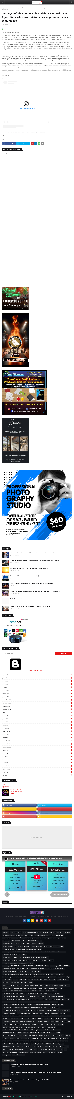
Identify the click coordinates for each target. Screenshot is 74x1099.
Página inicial (5, 8)
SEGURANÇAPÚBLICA (35, 1052)
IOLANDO (53, 1024)
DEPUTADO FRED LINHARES (10, 1002)
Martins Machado (45, 1032)
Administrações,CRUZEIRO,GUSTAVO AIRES (29, 971)
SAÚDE (39, 1046)
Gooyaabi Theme (33, 1096)
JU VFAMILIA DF (51, 1027)
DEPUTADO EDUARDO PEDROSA (60, 999)
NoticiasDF (27, 1038)
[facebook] (19, 805)
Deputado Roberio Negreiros (21, 1007)
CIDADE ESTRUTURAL (62, 980)
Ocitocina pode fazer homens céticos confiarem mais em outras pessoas (32, 583)
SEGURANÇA (13, 1052)
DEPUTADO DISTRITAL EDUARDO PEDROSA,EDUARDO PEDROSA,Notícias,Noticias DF (24, 996)
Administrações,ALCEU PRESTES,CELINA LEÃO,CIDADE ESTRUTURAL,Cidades (22, 941)
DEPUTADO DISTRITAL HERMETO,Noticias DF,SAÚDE (16, 999)
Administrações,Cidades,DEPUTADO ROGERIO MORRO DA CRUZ (47, 968)
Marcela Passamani (55, 1030)
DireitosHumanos (25, 1013)
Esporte (55, 1016)
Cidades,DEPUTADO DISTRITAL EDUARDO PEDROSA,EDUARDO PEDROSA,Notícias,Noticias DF (26, 985)
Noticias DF (19, 1038)
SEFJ (65, 1049)
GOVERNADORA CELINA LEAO (10, 1021)
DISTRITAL (35, 1013)
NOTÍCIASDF (35, 1038)
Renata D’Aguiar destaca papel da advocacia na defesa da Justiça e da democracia (35, 591)
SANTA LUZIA (15, 1046)
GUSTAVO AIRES (66, 1021)
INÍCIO (63, 1096)
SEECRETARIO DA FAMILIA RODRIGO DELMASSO (50, 1049)
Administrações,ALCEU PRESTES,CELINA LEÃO (54, 938)
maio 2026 (37, 684)
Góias (46, 1019)
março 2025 (37, 728)
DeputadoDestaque (30, 1010)
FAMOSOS (5, 1019)
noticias (68, 1035)
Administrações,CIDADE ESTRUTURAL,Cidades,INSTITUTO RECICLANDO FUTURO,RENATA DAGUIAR (28, 960)
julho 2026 (37, 678)
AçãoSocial (5, 932)
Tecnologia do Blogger (36, 670)
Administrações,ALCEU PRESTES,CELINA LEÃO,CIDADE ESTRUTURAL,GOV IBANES (23, 943)
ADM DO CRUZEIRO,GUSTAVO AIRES (44, 935)
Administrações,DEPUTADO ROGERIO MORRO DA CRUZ (17, 974)
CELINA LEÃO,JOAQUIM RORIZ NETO (37, 980)
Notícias (5, 1038)
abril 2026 (37, 687)
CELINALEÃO (52, 980)
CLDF (10, 988)
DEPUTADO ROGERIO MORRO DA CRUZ (13, 1010)
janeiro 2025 (37, 734)
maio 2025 (37, 722)
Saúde (33, 1046)
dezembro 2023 (37, 775)
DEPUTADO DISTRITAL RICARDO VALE (40, 999)
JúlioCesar (39, 1030)
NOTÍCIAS (11, 1038)
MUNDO (61, 1035)
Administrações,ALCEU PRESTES (32, 938)
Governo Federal (55, 1021)
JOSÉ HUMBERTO (41, 1027)
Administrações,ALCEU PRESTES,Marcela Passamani (52, 952)
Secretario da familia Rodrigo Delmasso (13, 1049)
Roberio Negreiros (58, 1044)
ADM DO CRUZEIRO (15, 932)
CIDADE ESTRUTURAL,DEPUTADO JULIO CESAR (14, 982)
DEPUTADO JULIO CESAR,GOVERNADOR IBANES (45, 1002)
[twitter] (54, 805)
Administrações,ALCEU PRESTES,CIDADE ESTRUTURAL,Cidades (47, 946)
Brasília (15, 980)
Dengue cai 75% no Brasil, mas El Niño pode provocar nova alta (29, 568)
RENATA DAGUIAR (46, 1044)
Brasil (4, 980)
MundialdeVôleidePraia (45, 1035)
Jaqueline (60, 1024)
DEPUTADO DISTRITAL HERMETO (56, 996)
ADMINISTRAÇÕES (17, 938)
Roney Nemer (6, 1046)
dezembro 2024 (37, 737)
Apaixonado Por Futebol (30, 977)
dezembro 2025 (37, 700)
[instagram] (19, 812)
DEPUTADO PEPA (7, 1007)
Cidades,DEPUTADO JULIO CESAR (60, 985)
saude (22, 1046)
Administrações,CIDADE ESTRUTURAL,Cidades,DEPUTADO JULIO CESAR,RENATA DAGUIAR (25, 957)
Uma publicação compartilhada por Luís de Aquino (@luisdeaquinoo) (26, 132)
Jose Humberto (20, 1027)
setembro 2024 (37, 747)
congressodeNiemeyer (20, 988)
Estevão (68, 1016)
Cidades (30, 982)
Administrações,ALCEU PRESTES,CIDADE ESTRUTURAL (16, 946)
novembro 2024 (37, 741)
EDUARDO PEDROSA (16, 1016)
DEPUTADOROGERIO (63, 1010)
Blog (68, 977)
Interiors (40, 1024)
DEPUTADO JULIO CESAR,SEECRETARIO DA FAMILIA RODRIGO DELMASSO (45, 1005)
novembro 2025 (37, 703)
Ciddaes (5, 988)
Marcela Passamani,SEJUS (9, 1032)
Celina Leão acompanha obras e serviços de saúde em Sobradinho (30, 606)
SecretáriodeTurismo (30, 1049)
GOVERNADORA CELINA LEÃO (27, 1021)
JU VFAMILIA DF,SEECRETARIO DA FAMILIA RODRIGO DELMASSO (18, 1030)
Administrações (7, 938)
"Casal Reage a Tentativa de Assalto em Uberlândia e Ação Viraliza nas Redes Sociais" (35, 1072)
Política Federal (24, 1041)
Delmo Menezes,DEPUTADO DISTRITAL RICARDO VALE (16, 991)
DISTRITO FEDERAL (44, 1013)
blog (63, 977)
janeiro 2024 (37, 772)
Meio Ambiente (56, 1032)
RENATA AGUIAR (13, 1044)
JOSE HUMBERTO (30, 1027)
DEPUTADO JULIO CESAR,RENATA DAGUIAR (13, 1005)
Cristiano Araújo (32, 988)
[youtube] (19, 816)
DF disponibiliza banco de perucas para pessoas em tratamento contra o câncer (34, 560)
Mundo (55, 1035)
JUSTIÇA (46, 1030)
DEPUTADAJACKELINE (51, 991)
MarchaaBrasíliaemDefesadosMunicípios (28, 1032)
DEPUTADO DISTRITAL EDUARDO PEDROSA (13, 993)
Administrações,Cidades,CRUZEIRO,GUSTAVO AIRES (16, 968)
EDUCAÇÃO (26, 1016)
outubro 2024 (37, 744)
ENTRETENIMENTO (46, 1016)
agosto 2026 (37, 675)
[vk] (54, 812)
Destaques (12, 1013)
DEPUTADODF (41, 1010)
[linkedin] (45, 920)
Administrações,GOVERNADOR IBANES (43, 974)
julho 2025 (37, 715)
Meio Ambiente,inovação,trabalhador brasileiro (15, 1035)
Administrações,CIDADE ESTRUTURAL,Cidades (14, 954)
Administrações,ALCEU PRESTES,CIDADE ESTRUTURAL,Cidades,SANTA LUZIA (22, 949)
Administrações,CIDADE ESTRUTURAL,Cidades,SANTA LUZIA (18, 963)
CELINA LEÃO (23, 980)
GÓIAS (51, 1019)
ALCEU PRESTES (59, 974)
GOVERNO (46, 1021)
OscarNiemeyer (64, 1038)
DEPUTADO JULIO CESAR (25, 1002)
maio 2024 (37, 759)
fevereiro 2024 (37, 769)
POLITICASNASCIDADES (51, 1041)
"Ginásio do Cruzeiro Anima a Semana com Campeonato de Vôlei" (29, 1080)
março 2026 (37, 690)
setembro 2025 (37, 709)
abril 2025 (37, 725)
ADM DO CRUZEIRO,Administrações (32, 932)
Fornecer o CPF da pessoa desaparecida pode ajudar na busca (28, 576)
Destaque (5, 1013)
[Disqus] (37, 218)
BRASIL (9, 980)
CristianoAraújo (43, 988)
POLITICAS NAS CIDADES (37, 1041)
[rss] (19, 809)
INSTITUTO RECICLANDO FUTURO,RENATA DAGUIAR (23, 1024)
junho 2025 (37, 719)
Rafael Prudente (63, 1041)
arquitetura (50, 977)
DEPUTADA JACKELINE (37, 991)
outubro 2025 (37, 706)
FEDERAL (23, 1019)
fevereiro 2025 (37, 731)
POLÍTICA (11, 8)
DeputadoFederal (51, 1010)
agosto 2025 (37, 712)
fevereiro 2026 (37, 693)
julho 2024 (37, 753)
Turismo (59, 1052)
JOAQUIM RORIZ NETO (8, 1027)
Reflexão (5, 1044)
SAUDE (28, 1046)
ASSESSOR (57, 977)
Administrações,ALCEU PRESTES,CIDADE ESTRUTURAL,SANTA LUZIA (20, 952)
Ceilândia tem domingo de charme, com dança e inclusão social (29, 599)
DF (18, 1013)
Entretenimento (35, 1016)
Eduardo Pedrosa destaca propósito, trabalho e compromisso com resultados (33, 553)
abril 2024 (37, 763)
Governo (39, 1021)
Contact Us (69, 1096)
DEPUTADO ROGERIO (53, 1007)
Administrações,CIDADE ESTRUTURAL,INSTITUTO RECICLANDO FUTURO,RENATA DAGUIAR (25, 966)
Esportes (61, 1016)
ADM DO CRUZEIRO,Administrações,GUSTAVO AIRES (56, 932)
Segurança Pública (23, 1052)
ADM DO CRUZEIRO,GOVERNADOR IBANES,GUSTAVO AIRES (17, 935)
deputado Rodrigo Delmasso (38, 1007)
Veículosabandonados (18, 1055)
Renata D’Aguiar (36, 1044)
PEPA (4, 1041)
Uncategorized (6, 1055)
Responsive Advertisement (37, 837)
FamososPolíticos (14, 1019)
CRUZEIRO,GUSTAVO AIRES (55, 988)
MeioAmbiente (33, 1035)
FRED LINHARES (32, 1019)
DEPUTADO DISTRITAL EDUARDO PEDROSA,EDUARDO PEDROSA (43, 993)
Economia (63, 1013)
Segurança (5, 1052)
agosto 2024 (37, 750)
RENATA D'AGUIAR (24, 1044)
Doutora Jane (54, 1013)
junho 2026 (37, 681)
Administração (59, 935)
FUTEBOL (40, 1019)
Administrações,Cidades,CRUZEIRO (60, 966)
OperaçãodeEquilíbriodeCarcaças (49, 1038)
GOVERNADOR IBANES (61, 1019)
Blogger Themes (16, 1096)
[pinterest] (54, 809)
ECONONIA (5, 1016)
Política (9, 1041)
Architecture (41, 977)
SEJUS (44, 1052)
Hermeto (5, 1024)
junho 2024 (37, 756)
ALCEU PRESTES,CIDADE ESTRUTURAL (12, 977)
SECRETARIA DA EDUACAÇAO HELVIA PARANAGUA (55, 1046)
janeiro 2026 (37, 697)
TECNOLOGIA (51, 1052)
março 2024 (37, 766)
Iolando (47, 1024)
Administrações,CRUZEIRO (9, 971)
